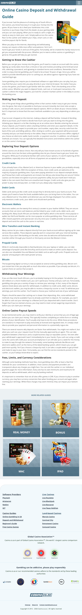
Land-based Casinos (51, 513)
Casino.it (54, 558)
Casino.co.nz (27, 558)
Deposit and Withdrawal (13, 520)
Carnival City (47, 520)
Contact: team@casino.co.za (48, 605)
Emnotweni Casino (50, 523)
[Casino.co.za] (8, 3)
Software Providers (12, 494)
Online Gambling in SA (12, 517)
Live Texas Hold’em (50, 508)
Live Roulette (47, 498)
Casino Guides (9, 513)
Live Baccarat (48, 505)
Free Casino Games (11, 527)
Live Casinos (48, 494)
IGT (4, 508)
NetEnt (6, 505)
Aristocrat (7, 501)
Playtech (6, 498)
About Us (35, 605)
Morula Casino (48, 517)
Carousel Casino (49, 527)
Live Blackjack (48, 501)
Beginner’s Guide (10, 523)
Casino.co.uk (41, 558)
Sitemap (27, 605)
